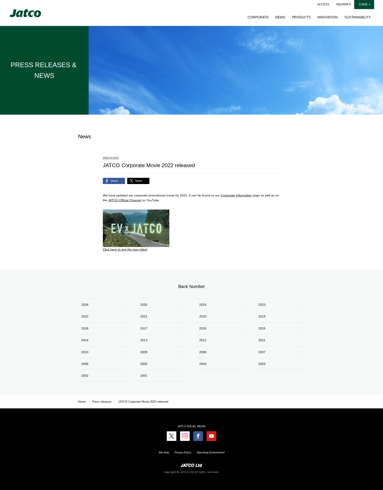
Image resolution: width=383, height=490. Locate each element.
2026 (84, 304)
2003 (262, 364)
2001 (143, 375)
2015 (262, 328)
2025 (143, 304)
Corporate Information (236, 195)
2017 (143, 328)
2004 (202, 364)
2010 (84, 352)
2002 (84, 375)
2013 (143, 340)
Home (82, 401)
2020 (202, 316)
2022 (84, 316)
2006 (84, 364)
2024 (202, 304)
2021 (143, 316)
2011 (261, 340)
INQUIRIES (343, 4)
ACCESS (323, 4)
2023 (262, 304)
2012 (202, 340)
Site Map (163, 452)
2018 (84, 328)
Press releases (101, 401)
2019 (262, 316)
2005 (143, 364)
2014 (84, 340)
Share (114, 180)
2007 (262, 352)
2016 (202, 328)
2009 (143, 352)
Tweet (138, 180)
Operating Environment (211, 452)
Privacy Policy (182, 452)
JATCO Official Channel (124, 200)
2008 (202, 352)
